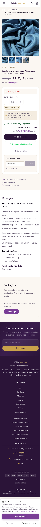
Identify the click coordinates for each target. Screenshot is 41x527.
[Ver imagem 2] (12, 60)
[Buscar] (31, 3)
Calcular (30, 163)
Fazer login (11, 312)
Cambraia (20, 392)
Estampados (20, 404)
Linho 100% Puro (13, 10)
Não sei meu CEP (11, 168)
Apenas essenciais (29, 523)
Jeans (20, 400)
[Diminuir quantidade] (6, 102)
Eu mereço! (22, 137)
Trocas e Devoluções (20, 426)
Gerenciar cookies (20, 439)
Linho (21, 388)
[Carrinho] (36, 3)
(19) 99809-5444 (21, 453)
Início (3, 10)
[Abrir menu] (4, 3)
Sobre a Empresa (20, 419)
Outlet (20, 408)
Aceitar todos (21, 517)
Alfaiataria (20, 396)
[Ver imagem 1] (5, 60)
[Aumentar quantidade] (20, 102)
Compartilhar (22, 151)
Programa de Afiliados (20, 434)
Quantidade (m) (11, 97)
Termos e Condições (20, 430)
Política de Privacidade (20, 422)
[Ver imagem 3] (19, 60)
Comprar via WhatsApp (22, 144)
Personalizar (11, 523)
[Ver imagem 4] (26, 60)
